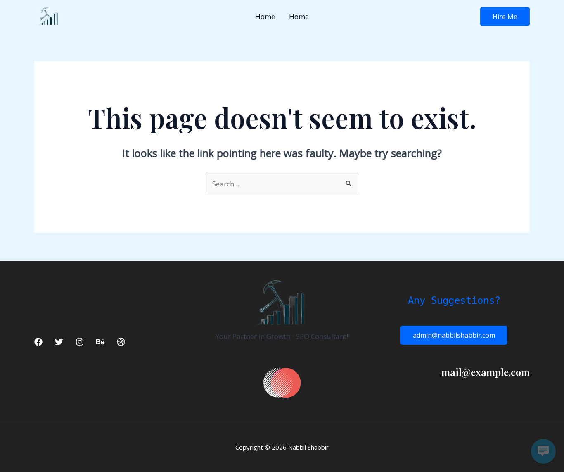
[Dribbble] (121, 342)
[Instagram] (80, 342)
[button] (505, 16)
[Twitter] (59, 342)
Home (265, 16)
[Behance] (100, 342)
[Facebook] (38, 342)
